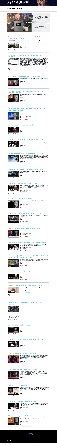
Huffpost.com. (32, 355)
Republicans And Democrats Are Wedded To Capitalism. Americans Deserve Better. (26, 37)
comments (11, 49)
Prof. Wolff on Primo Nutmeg (17, 385)
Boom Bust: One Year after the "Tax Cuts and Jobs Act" (25, 169)
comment (11, 147)
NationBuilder (48, 440)
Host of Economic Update (28, 22)
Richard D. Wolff (16, 8)
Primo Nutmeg (27, 387)
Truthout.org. (32, 58)
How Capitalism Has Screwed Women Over (22, 353)
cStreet (49, 441)
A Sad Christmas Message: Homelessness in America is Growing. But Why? (25, 92)
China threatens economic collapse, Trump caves (24, 228)
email (12, 440)
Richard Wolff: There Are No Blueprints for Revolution (26, 153)
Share (16, 49)
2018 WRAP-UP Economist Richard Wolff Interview (24, 76)
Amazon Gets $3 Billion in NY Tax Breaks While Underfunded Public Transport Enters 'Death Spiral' (28, 256)
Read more (24, 44)
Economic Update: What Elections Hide (20, 125)
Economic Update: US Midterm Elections (21, 272)
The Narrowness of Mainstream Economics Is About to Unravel (25, 303)
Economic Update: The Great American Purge (22, 183)
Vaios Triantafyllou (40, 58)
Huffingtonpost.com (33, 40)
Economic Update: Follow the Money (20, 325)
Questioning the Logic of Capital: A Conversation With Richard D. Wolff (25, 56)
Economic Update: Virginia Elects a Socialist (22, 401)
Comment (22, 83)
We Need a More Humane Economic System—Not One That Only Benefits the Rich (27, 109)
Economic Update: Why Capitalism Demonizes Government (27, 242)
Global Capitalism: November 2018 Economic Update (25, 285)
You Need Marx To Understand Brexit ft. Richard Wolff (26, 213)
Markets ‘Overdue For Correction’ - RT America (23, 369)
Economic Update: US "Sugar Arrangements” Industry (25, 339)
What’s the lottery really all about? (19, 416)
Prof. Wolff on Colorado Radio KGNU (20, 199)
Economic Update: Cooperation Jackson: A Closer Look (25, 139)
